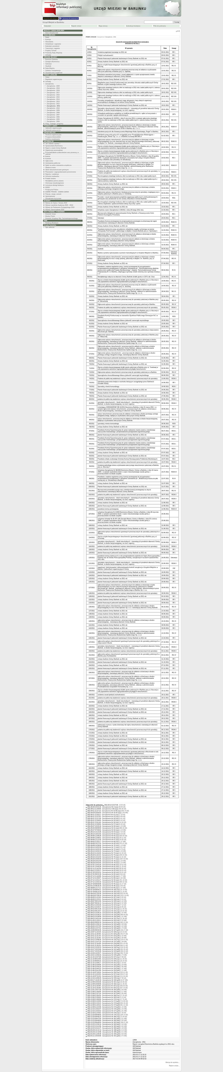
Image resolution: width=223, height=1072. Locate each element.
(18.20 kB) (114, 961)
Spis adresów (49, 227)
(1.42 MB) (114, 901)
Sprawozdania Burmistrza (53, 146)
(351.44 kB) (114, 880)
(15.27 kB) (114, 884)
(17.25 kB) (114, 995)
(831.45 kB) (115, 943)
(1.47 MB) (114, 841)
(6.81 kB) (113, 818)
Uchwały (48, 55)
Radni (47, 37)
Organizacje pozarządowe (54, 150)
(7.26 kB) (114, 1013)
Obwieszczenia (50, 167)
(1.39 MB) (114, 851)
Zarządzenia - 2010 (53, 108)
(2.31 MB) (114, 1032)
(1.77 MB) (114, 876)
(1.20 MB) (114, 826)
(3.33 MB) (114, 920)
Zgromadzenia (50, 196)
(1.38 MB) (114, 1028)
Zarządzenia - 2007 (53, 115)
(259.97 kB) (115, 974)
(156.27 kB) (115, 930)
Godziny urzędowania (52, 139)
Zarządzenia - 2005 (53, 119)
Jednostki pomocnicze (52, 130)
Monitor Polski (50, 216)
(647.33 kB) (115, 988)
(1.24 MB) (114, 863)
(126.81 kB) (115, 939)
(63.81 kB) (114, 872)
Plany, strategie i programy (54, 124)
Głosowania (49, 42)
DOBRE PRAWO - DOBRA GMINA (57, 192)
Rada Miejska (49, 68)
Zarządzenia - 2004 (53, 121)
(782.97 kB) (115, 934)
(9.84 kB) (113, 874)
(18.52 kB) (114, 865)
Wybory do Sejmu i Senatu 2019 (56, 203)
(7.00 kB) (114, 978)
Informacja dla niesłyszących (70, 18)
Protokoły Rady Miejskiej (53, 53)
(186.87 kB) (115, 1022)
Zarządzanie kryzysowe (53, 198)
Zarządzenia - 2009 (53, 110)
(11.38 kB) (114, 918)
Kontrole (48, 158)
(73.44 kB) (114, 1016)
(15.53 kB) (114, 932)
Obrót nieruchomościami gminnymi (57, 170)
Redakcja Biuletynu (51, 223)
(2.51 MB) (114, 1018)
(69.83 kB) (114, 870)
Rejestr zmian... (174, 1066)
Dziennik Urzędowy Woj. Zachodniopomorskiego (61, 218)
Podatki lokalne (50, 178)
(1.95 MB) (115, 813)
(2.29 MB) (114, 965)
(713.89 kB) (115, 1001)
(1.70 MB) (114, 928)
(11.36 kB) (114, 984)
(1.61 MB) (114, 916)
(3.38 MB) (114, 938)
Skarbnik (48, 66)
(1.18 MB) (114, 830)
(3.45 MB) (114, 1026)
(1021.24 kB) (115, 895)
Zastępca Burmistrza (52, 61)
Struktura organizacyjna (53, 135)
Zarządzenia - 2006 (53, 117)
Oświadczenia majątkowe (53, 73)
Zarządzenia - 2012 (53, 104)
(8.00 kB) (122, 805)
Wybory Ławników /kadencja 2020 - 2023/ (59, 205)
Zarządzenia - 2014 (53, 99)
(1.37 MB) (114, 968)
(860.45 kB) (114, 828)
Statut (47, 77)
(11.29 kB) (114, 866)
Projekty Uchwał (50, 50)
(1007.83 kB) (115, 859)
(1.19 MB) (114, 845)
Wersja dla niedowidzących (50, 18)
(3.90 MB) (114, 993)
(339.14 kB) (115, 1015)
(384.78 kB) (115, 953)
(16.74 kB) (114, 889)
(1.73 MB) (114, 955)
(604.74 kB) (115, 811)
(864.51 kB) (115, 945)
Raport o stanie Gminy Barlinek (55, 148)
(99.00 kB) (114, 868)
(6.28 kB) (113, 834)
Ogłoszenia (49, 161)
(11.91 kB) (114, 857)
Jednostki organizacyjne (53, 128)
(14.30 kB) (114, 853)
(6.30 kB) (113, 824)
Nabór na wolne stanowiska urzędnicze (58, 165)
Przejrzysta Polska (51, 190)
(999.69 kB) (115, 915)
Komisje (48, 39)
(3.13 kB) (114, 997)
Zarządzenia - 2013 (53, 101)
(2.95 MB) (114, 1020)
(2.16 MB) (114, 936)
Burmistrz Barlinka (51, 59)
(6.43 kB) (113, 820)
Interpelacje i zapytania (53, 44)
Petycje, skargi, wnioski (53, 194)
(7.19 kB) (113, 815)
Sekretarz (48, 64)
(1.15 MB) (114, 1007)
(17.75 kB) (114, 999)
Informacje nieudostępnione (54, 183)
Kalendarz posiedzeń (52, 46)
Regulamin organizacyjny (53, 79)
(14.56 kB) (114, 822)
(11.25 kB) (114, 891)
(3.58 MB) (114, 1034)
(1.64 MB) (114, 1024)
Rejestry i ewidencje (52, 174)
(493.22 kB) (115, 922)
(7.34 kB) (113, 832)
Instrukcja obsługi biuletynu (54, 185)
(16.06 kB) (114, 982)
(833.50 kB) (115, 893)
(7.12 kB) (114, 905)
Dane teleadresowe (51, 33)
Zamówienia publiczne (52, 163)
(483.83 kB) (115, 986)
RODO (47, 187)
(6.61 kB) (113, 847)
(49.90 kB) (113, 807)
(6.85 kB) (114, 907)
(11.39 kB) (114, 959)
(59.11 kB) (114, 838)
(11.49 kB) (114, 909)
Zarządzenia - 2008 (53, 112)
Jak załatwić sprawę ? (52, 143)
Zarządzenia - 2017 (53, 93)
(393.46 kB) (114, 809)
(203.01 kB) (115, 972)
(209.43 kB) (114, 855)
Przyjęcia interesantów (53, 137)
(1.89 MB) (114, 941)
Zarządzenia (49, 84)
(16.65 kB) (114, 911)
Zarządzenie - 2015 (53, 97)
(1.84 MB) (114, 878)
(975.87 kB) (114, 843)
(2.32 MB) (114, 903)
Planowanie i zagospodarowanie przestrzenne (60, 172)
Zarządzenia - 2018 (53, 90)
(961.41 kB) (115, 1005)
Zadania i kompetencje (53, 70)
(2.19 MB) (114, 1030)
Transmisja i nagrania (52, 48)
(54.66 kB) (114, 839)
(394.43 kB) (115, 951)
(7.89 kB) (114, 957)
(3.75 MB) (114, 1036)
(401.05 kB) (115, 949)
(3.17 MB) (114, 991)
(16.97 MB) (115, 980)
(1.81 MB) (114, 1011)
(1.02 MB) (114, 913)
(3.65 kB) (114, 897)
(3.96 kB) (114, 886)
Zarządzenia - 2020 (53, 86)
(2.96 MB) (114, 966)
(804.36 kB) (115, 1003)
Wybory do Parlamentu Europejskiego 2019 (59, 207)
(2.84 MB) (114, 990)
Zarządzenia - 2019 (53, 88)
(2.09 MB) (114, 924)
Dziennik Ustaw (50, 214)
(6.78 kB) (113, 849)
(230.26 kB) (115, 947)
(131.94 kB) (115, 976)
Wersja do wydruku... (173, 1062)
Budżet (47, 156)
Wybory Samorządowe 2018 (54, 209)
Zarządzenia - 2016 (53, 95)
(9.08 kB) (113, 816)
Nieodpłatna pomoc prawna (54, 181)
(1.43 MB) (114, 1009)
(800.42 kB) (114, 882)
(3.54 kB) (114, 899)
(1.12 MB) (114, 970)
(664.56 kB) (114, 836)
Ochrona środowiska (52, 176)
